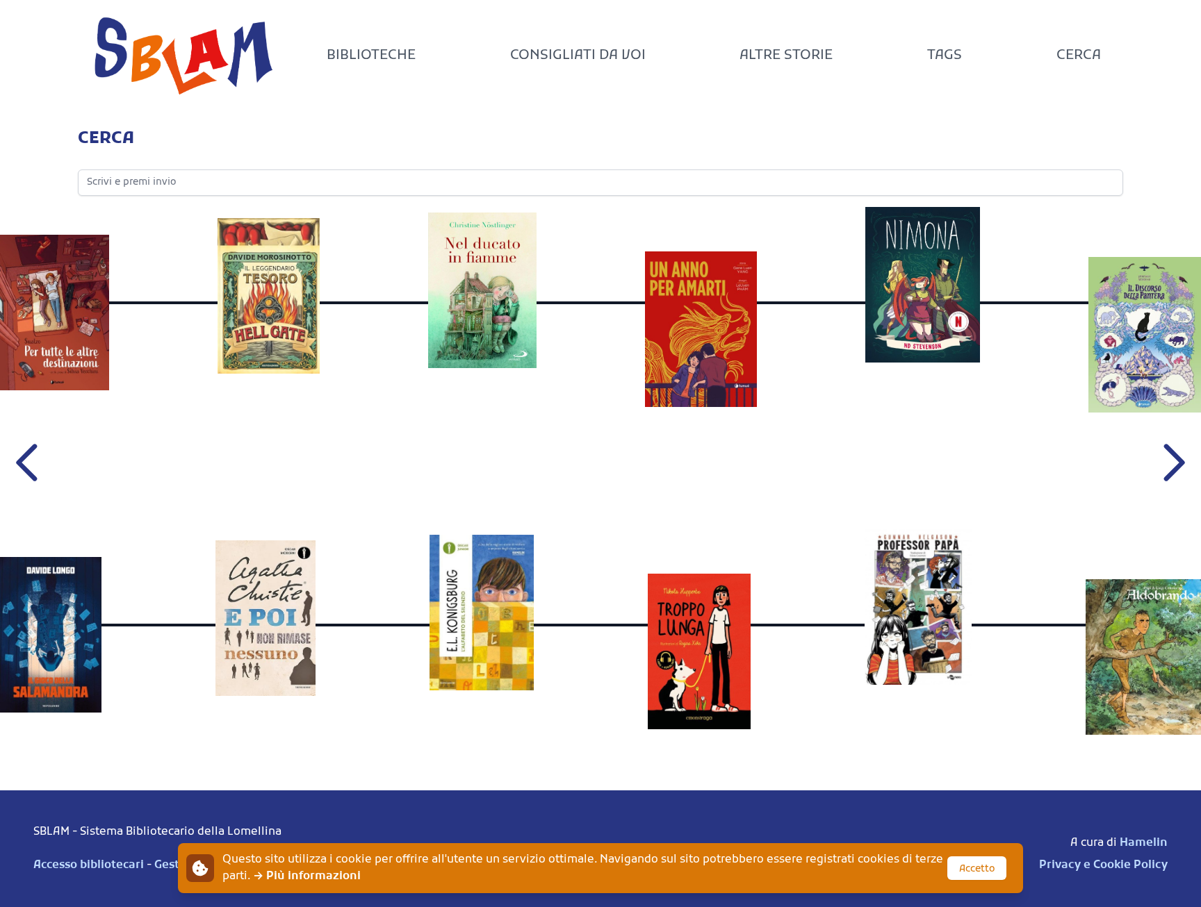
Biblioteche (371, 56)
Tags (944, 56)
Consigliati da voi (578, 56)
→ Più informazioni (307, 876)
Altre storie (786, 56)
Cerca (1078, 56)
